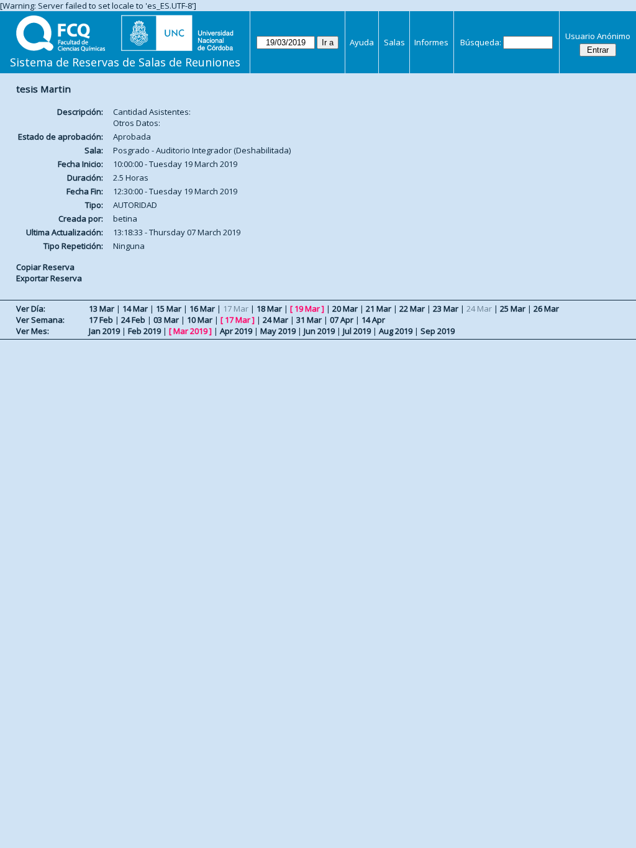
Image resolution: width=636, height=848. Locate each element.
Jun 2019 (319, 330)
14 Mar (135, 308)
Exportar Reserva (49, 278)
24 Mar (275, 319)
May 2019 (278, 330)
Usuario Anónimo (597, 36)
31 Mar (309, 319)
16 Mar (202, 308)
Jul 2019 (357, 330)
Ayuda (362, 42)
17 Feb (101, 319)
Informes (431, 42)
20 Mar (345, 308)
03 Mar (166, 319)
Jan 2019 (104, 330)
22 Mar (412, 308)
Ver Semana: (40, 319)
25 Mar (512, 308)
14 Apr (373, 319)
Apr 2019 (236, 330)
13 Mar (101, 308)
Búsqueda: (480, 42)
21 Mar (378, 308)
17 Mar (237, 319)
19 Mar (307, 308)
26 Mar (546, 308)
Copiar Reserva (45, 267)
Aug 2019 (395, 330)
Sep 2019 (437, 330)
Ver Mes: (32, 330)
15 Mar (168, 308)
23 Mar (445, 308)
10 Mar (199, 319)
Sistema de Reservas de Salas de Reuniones (125, 62)
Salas (394, 42)
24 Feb (133, 319)
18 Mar (269, 308)
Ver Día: (30, 308)
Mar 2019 (190, 330)
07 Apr (341, 319)
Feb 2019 (144, 330)
